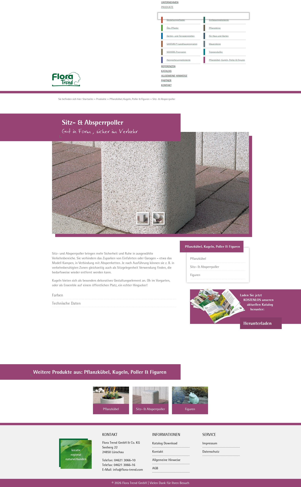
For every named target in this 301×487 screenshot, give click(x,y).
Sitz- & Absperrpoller (204, 267)
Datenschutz (210, 451)
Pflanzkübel (198, 259)
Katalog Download (164, 443)
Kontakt (157, 451)
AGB (155, 468)
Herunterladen (258, 323)
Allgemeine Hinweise (166, 460)
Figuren (195, 275)
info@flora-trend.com (128, 469)
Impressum (209, 443)
